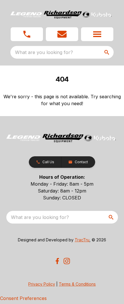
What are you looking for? (44, 52)
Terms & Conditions (77, 284)
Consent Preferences (23, 298)
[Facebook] (57, 261)
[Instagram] (66, 261)
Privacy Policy (41, 284)
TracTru (82, 239)
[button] (26, 34)
